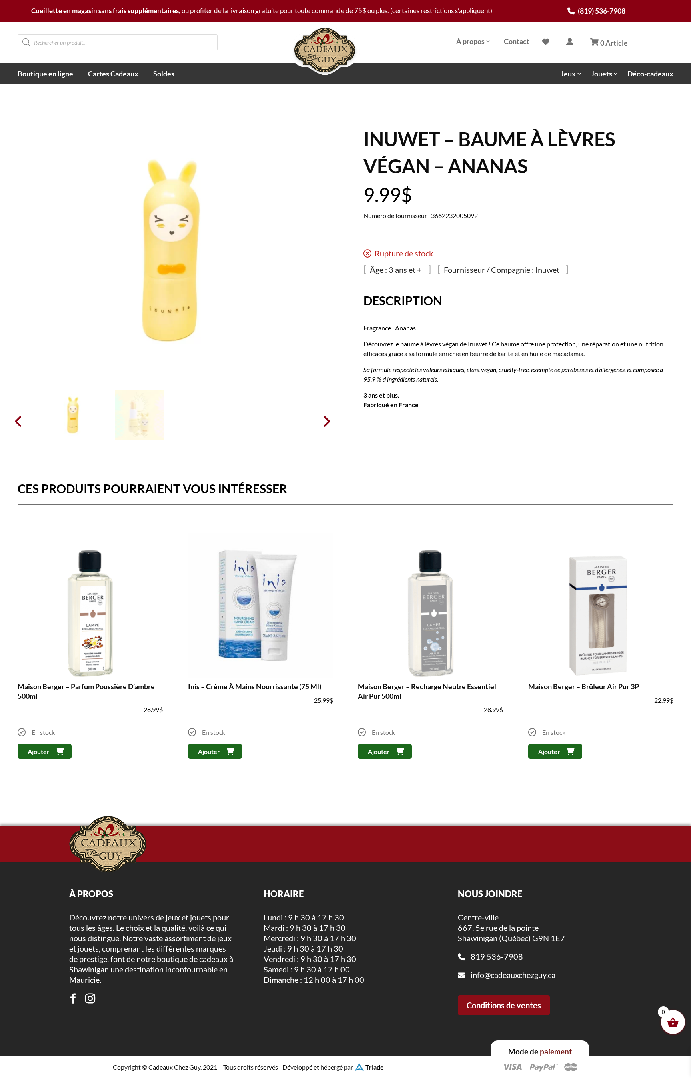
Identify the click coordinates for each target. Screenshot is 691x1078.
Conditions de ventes (504, 1005)
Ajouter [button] (39, 751)
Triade (374, 1067)
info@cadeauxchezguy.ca (513, 975)
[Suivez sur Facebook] (73, 999)
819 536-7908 (497, 956)
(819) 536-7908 (601, 10)
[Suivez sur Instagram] (90, 999)
